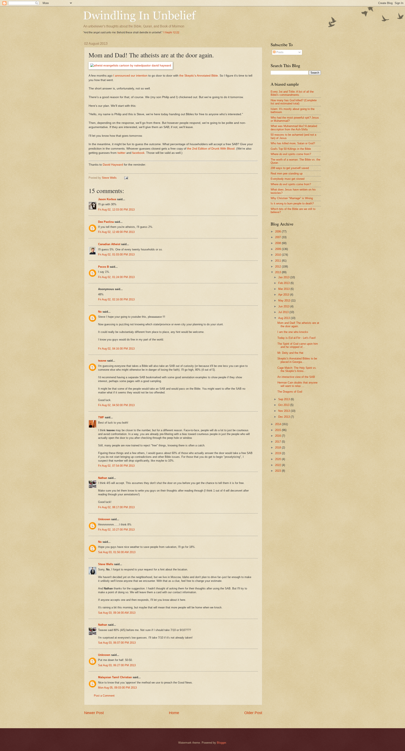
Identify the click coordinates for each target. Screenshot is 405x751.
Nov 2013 (284, 410)
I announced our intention (130, 75)
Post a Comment (104, 695)
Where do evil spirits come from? (291, 154)
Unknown (104, 519)
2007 (278, 237)
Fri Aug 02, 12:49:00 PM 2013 (116, 232)
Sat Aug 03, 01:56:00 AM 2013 (116, 552)
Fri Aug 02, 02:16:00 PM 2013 (116, 299)
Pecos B (103, 266)
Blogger (221, 742)
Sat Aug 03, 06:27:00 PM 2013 (117, 665)
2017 (278, 441)
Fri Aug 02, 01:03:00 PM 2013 (116, 254)
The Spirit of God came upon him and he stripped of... (297, 345)
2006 (278, 231)
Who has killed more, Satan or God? (293, 143)
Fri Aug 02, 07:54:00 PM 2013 (116, 465)
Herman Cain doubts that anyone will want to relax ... (297, 384)
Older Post (253, 713)
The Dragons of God (289, 391)
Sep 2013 (284, 399)
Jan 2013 (284, 277)
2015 (278, 430)
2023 (278, 470)
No (100, 311)
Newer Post (94, 713)
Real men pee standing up (286, 173)
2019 (278, 453)
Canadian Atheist (109, 244)
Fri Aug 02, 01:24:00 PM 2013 (116, 277)
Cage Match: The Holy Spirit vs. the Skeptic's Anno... (297, 369)
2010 (278, 254)
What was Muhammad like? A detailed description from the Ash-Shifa (294, 127)
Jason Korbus (107, 199)
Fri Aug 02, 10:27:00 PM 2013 (116, 529)
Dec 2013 (284, 416)
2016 (278, 435)
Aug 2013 (284, 318)
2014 (278, 424)
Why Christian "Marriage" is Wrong (292, 198)
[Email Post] (126, 177)
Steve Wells (109, 177)
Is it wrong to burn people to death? (292, 203)
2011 (278, 260)
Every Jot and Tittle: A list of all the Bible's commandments (292, 93)
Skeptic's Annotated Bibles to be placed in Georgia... (297, 360)
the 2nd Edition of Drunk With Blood (211, 148)
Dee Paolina (106, 221)
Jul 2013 (283, 312)
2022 (278, 465)
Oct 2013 (284, 405)
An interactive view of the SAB (296, 376)
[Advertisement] (306, 509)
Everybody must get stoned (287, 178)
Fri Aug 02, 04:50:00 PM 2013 (116, 405)
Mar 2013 (284, 288)
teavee (102, 360)
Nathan (102, 478)
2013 (278, 272)
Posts (279, 52)
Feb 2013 (284, 283)
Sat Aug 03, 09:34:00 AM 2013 (116, 612)
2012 (278, 266)
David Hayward (112, 164)
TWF (101, 417)
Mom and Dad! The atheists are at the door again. (298, 324)
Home (174, 713)
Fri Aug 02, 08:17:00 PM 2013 (116, 507)
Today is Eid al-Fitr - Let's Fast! (296, 337)
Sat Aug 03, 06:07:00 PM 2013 (117, 642)
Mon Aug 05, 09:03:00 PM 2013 (117, 687)
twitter (121, 152)
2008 (278, 243)
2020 (278, 459)
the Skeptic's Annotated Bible (198, 75)
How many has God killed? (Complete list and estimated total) (294, 102)
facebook (138, 152)
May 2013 (284, 300)
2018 (278, 447)
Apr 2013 (284, 294)
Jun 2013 (284, 306)
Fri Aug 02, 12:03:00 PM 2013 (116, 209)
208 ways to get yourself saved (290, 168)
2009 (278, 249)
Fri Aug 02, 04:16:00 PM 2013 (116, 348)
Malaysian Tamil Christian (115, 677)
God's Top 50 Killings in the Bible (291, 148)
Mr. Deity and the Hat (290, 352)
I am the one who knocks (292, 332)
